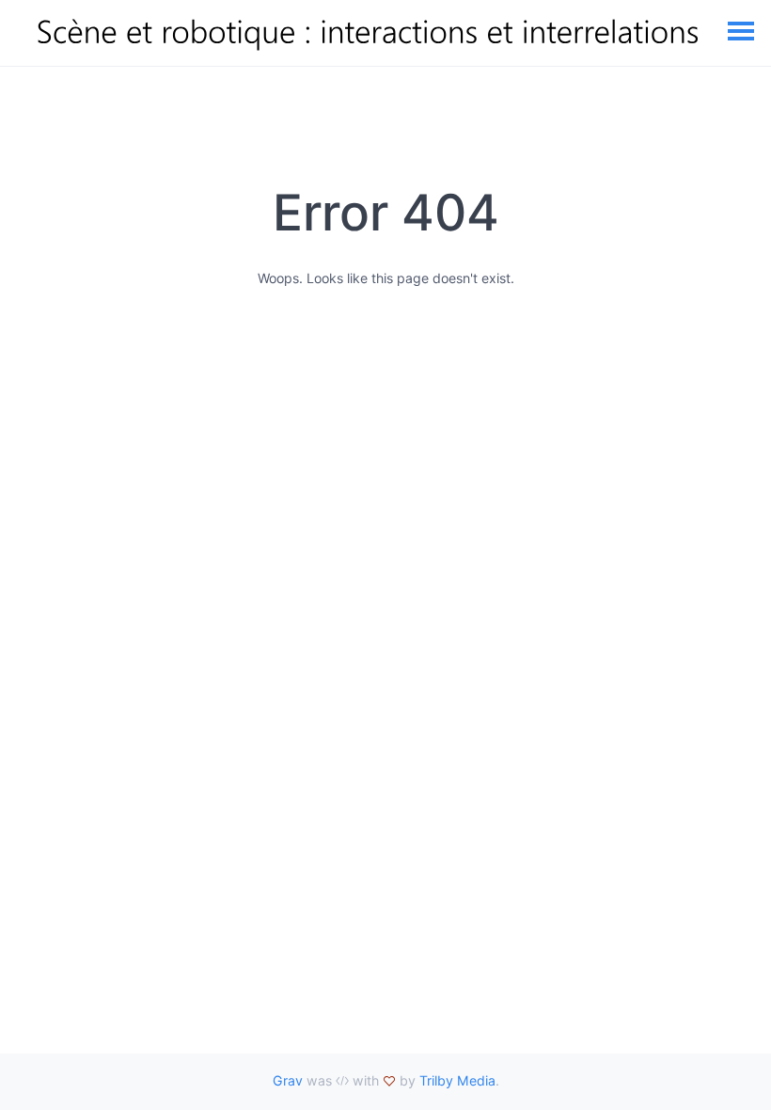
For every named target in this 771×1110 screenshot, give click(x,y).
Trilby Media (457, 1080)
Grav (288, 1080)
